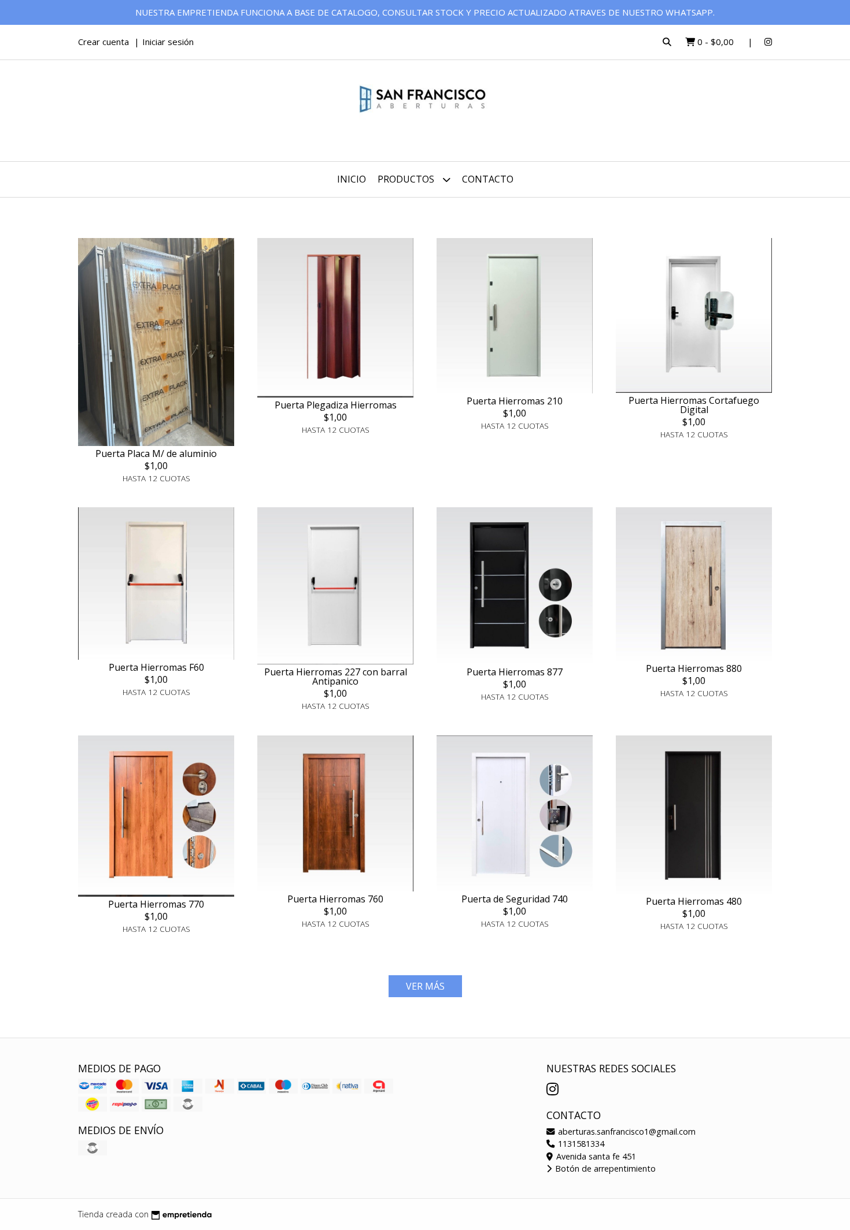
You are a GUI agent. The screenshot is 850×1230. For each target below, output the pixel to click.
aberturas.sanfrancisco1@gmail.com (626, 1131)
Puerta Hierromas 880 (694, 668)
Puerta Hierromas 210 (515, 401)
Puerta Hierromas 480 (694, 901)
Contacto (487, 179)
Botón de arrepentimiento (604, 1168)
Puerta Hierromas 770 (156, 904)
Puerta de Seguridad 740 (514, 899)
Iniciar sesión (168, 41)
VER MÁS (425, 986)
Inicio (351, 179)
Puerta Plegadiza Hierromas (336, 405)
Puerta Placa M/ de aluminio (156, 453)
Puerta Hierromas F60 (156, 667)
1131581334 (580, 1143)
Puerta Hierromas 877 (515, 672)
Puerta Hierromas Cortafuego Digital (694, 405)
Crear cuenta (103, 41)
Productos (407, 179)
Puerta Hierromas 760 (335, 899)
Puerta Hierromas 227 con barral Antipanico (335, 677)
